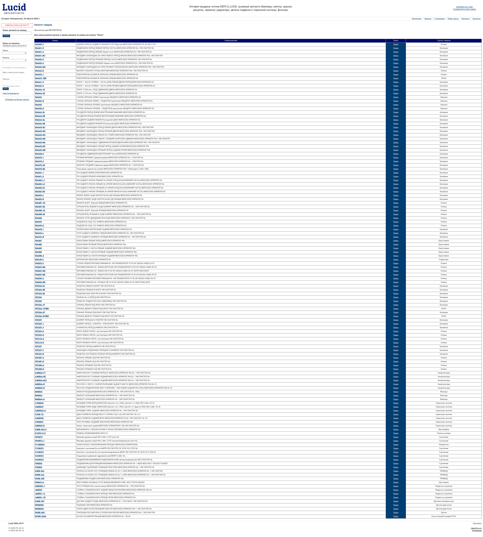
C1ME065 (39, 403)
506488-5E (40, 214)
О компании (439, 19)
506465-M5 (40, 139)
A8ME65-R (40, 388)
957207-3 (39, 328)
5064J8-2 (39, 260)
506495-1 (39, 229)
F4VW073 (39, 460)
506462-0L (40, 112)
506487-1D (40, 203)
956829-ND (40, 271)
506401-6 (39, 52)
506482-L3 (40, 184)
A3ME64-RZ (40, 377)
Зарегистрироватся (11, 94)
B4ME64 (38, 396)
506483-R (39, 199)
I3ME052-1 (40, 486)
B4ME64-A (40, 399)
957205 (38, 301)
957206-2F (40, 313)
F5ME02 (38, 464)
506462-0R (40, 116)
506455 (38, 105)
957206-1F (40, 305)
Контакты (476, 19)
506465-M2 (40, 131)
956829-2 (39, 263)
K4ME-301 (40, 501)
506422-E (39, 71)
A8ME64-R (40, 384)
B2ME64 (38, 392)
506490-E (39, 226)
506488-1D (40, 211)
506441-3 (39, 82)
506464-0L (40, 120)
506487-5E (40, 207)
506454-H (39, 101)
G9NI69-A (39, 482)
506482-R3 (40, 192)
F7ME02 (38, 467)
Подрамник (477, 531)
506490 (38, 222)
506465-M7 (40, 146)
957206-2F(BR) (42, 316)
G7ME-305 (39, 479)
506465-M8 (40, 150)
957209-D (39, 335)
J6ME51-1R (40, 498)
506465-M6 (40, 143)
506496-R (39, 237)
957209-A (39, 331)
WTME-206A (40, 516)
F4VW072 (39, 456)
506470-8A (40, 169)
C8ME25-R (40, 426)
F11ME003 (40, 445)
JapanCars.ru (476, 528)
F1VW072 (39, 449)
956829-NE (40, 275)
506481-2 (39, 177)
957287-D (39, 362)
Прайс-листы (453, 19)
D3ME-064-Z (41, 430)
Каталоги (465, 19)
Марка (5, 51)
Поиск (395, 44)
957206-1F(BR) (42, 309)
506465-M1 (40, 128)
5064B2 (38, 245)
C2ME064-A (40, 411)
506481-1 (39, 173)
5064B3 (38, 248)
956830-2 (39, 279)
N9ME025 (39, 509)
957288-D (39, 369)
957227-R (39, 354)
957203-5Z (40, 294)
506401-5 (39, 48)
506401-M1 (40, 56)
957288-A (39, 365)
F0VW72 (39, 437)
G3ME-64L (39, 475)
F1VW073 (39, 452)
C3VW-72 (39, 415)
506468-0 (39, 154)
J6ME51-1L (40, 494)
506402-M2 (40, 67)
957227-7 (39, 350)
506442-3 (39, 86)
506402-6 (39, 63)
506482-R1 (40, 188)
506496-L (39, 233)
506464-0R (40, 124)
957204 (38, 297)
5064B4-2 (39, 256)
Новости (427, 19)
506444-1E (40, 90)
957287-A (39, 358)
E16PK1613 (40, 433)
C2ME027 (39, 407)
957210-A (39, 339)
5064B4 (38, 252)
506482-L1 (40, 180)
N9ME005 (39, 505)
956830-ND (40, 282)
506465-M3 (40, 135)
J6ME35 (38, 490)
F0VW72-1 (40, 441)
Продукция (416, 19)
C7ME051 (39, 422)
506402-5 (39, 60)
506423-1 (39, 75)
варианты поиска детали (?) (17, 25)
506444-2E (40, 94)
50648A (38, 218)
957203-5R (40, 290)
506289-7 (39, 44)
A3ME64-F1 (40, 373)
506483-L (39, 195)
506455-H (39, 109)
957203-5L (40, 286)
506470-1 (39, 158)
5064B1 (38, 241)
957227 (38, 347)
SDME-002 (40, 513)
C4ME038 (39, 418)
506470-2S (40, 165)
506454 (38, 97)
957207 (38, 320)
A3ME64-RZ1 (41, 381)
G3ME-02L (39, 471)
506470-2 (39, 161)
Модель (6, 58)
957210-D (39, 343)
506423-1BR (40, 78)
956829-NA (40, 267)
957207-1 (39, 324)
